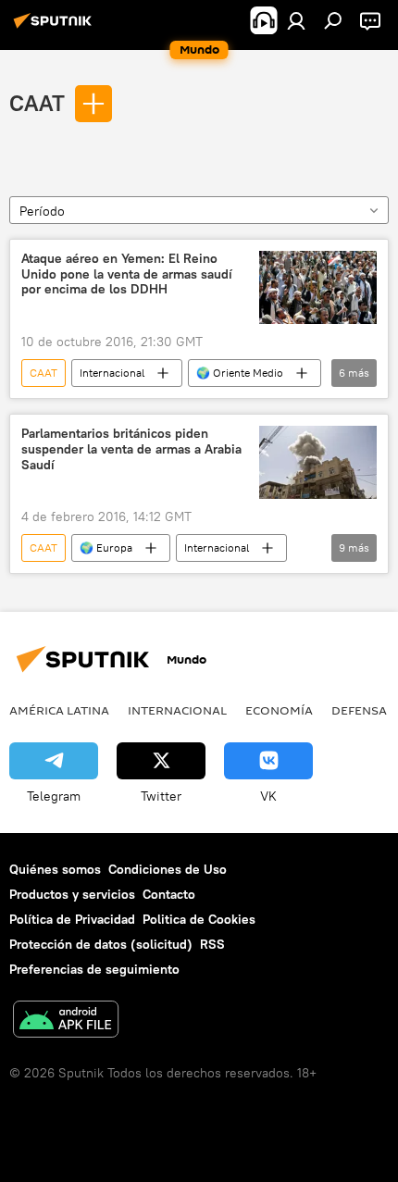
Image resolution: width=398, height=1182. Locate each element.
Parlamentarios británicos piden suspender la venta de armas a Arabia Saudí (131, 449)
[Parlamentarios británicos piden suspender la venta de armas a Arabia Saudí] (318, 462)
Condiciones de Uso (167, 869)
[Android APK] (66, 1021)
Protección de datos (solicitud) (101, 944)
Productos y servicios (72, 894)
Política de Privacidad (72, 919)
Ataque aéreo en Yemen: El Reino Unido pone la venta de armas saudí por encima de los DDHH (126, 274)
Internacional (112, 372)
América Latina (59, 710)
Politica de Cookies (199, 919)
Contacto (169, 894)
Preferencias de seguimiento (94, 969)
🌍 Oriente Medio (239, 372)
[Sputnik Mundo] (55, 27)
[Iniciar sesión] (296, 20)
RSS (212, 944)
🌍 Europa (106, 547)
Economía (279, 710)
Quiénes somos (55, 869)
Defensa (359, 710)
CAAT (37, 103)
